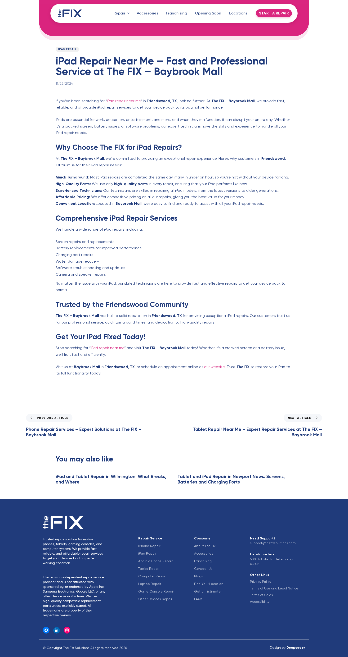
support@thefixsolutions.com (273, 543)
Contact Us (203, 568)
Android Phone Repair (155, 561)
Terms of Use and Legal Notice (274, 588)
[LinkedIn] (56, 630)
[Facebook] (46, 630)
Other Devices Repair (155, 599)
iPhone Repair (149, 546)
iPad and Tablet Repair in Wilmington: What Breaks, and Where (111, 479)
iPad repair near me (124, 101)
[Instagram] (67, 630)
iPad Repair (67, 49)
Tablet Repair (148, 568)
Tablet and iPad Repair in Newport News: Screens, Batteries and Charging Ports (231, 479)
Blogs (198, 576)
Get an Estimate (207, 591)
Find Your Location (208, 584)
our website (214, 367)
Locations (238, 13)
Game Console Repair (156, 591)
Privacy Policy (260, 582)
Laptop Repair (149, 584)
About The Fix (204, 546)
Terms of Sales (261, 595)
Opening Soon (208, 13)
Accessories (147, 13)
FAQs (198, 599)
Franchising (176, 13)
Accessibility (259, 601)
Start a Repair (274, 13)
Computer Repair (152, 576)
